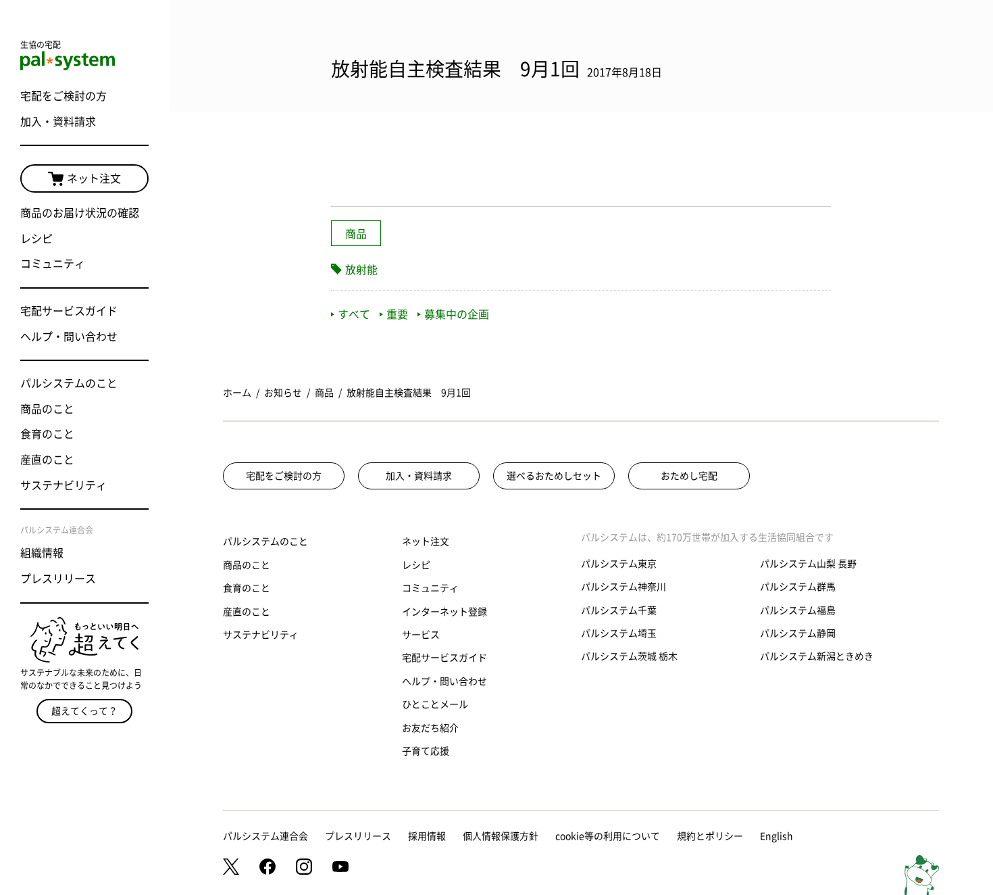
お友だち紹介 (430, 728)
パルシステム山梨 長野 (808, 564)
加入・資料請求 (58, 121)
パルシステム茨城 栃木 (629, 656)
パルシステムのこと (69, 383)
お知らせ (283, 392)
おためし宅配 (689, 476)
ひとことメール (435, 704)
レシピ (36, 238)
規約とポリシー (710, 836)
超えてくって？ (84, 711)
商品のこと (47, 409)
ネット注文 (94, 178)
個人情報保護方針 (500, 836)
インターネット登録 (444, 611)
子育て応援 (425, 751)
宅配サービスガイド (69, 311)
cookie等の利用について (607, 836)
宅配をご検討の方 (63, 96)
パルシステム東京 (619, 564)
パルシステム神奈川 (623, 586)
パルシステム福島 (798, 610)
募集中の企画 (456, 314)
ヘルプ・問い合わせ (69, 336)
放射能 (361, 269)
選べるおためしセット (554, 476)
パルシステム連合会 (265, 836)
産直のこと (47, 459)
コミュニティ (52, 263)
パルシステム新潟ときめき (816, 656)
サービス (421, 634)
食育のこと (47, 434)
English (776, 836)
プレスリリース (58, 578)
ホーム (237, 392)
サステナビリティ (63, 485)
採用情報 (427, 836)
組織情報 (41, 553)
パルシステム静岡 (798, 633)
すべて (354, 314)
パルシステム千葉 (619, 610)
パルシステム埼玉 (619, 633)
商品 (356, 233)
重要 (397, 314)
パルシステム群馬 (798, 586)
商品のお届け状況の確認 (79, 213)
